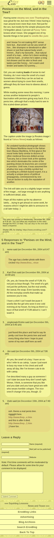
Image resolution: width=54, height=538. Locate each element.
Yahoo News (18, 139)
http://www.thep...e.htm (20, 417)
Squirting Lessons (18, 503)
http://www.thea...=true (27, 263)
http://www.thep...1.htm (20, 423)
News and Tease (36, 506)
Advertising (27, 517)
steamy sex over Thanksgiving (33, 18)
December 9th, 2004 (30, 351)
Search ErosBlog (27, 527)
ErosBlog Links (27, 511)
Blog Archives (27, 522)
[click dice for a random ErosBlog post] (42, 4)
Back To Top (27, 532)
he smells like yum (38, 36)
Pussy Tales (40, 30)
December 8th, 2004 (32, 249)
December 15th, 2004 (32, 401)
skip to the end (37, 224)
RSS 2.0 (15, 224)
